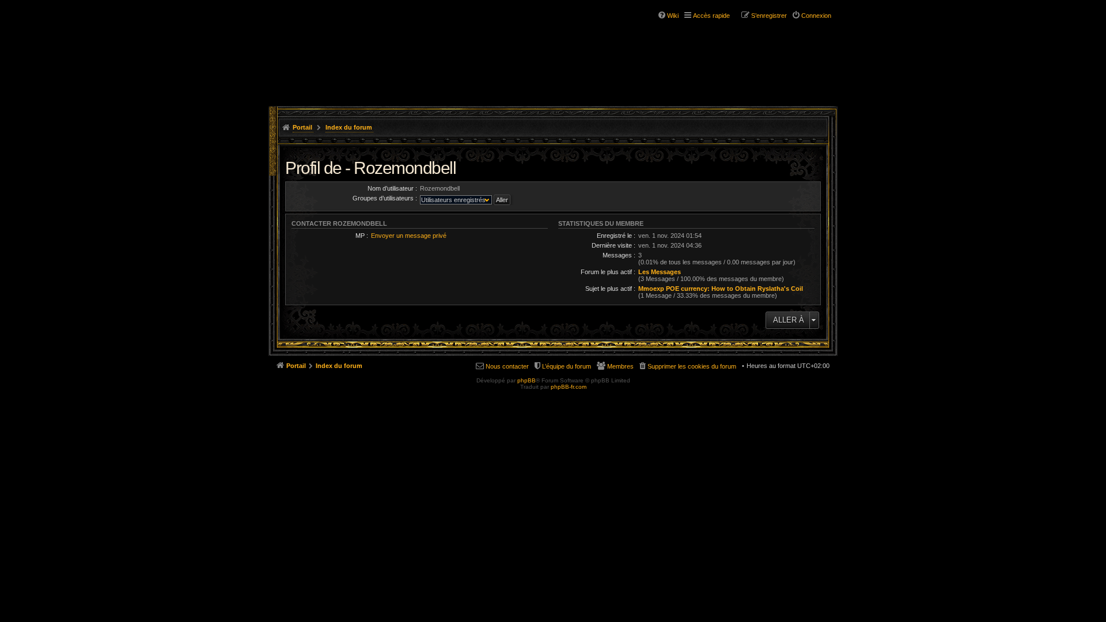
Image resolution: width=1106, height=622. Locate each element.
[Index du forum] (338, 45)
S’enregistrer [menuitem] (769, 15)
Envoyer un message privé (408, 235)
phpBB (526, 380)
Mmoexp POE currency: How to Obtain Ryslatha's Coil (720, 288)
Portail (302, 127)
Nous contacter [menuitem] (507, 366)
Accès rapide (711, 15)
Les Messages (659, 271)
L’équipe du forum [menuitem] (566, 366)
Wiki (673, 15)
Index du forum (348, 127)
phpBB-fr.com (568, 387)
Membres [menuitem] (620, 366)
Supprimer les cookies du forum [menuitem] (691, 366)
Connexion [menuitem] (816, 15)
